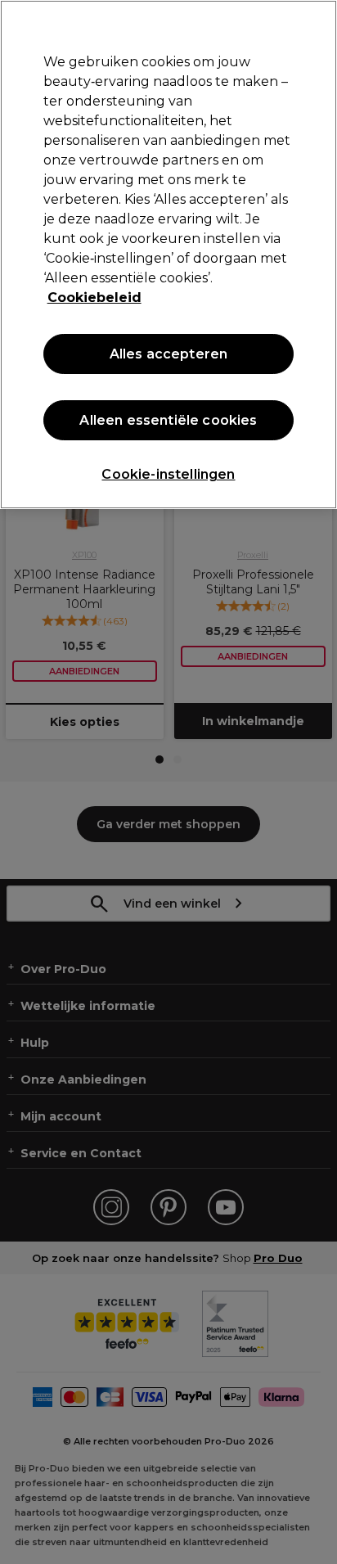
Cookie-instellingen (168, 474)
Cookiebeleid (94, 297)
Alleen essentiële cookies (168, 420)
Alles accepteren (169, 354)
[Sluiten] (317, 23)
